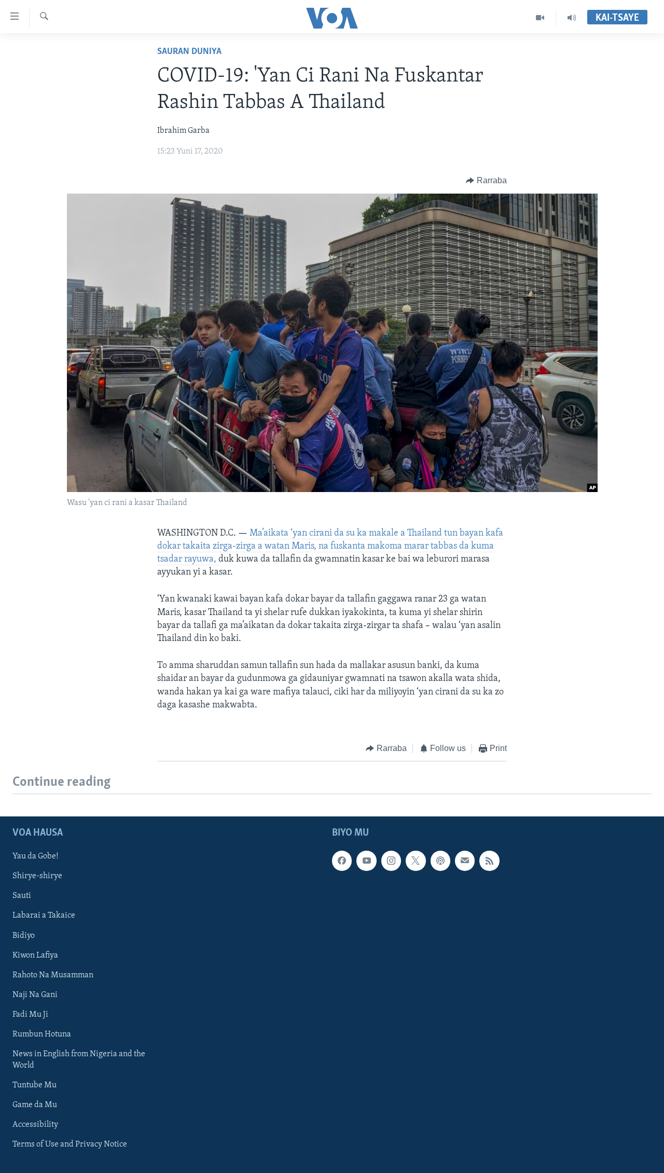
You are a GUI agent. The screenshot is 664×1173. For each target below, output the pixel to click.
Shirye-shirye (37, 876)
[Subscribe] (465, 861)
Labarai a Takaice (43, 916)
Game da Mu (34, 1105)
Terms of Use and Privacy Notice (69, 1144)
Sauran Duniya (189, 52)
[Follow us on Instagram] (391, 861)
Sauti (21, 896)
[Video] (540, 17)
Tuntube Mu (34, 1085)
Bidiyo (23, 936)
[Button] (486, 180)
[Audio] (571, 17)
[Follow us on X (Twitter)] (415, 861)
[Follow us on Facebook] (342, 861)
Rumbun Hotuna (41, 1034)
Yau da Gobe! (35, 857)
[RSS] (489, 861)
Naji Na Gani (35, 995)
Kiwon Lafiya (35, 955)
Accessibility (35, 1125)
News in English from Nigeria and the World (78, 1060)
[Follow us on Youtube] (366, 861)
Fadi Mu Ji (30, 1015)
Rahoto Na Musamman (52, 975)
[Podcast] (440, 861)
